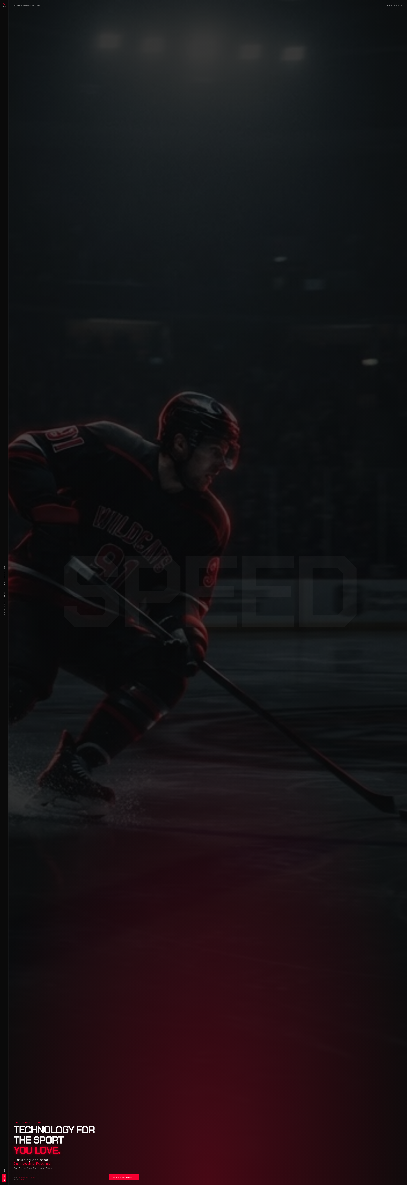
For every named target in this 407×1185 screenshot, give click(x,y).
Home (4, 568)
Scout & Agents (4, 608)
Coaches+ (4, 595)
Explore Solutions (123, 1177)
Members (4, 576)
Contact (4, 1178)
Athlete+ (4, 585)
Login (4, 1170)
